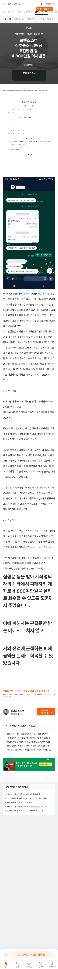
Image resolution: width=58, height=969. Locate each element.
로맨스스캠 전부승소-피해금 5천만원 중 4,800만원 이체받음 (32, 742)
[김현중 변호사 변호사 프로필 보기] (6, 712)
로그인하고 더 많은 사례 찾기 (32, 954)
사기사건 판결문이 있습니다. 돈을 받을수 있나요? (27, 806)
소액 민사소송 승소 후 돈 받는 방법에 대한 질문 (26, 798)
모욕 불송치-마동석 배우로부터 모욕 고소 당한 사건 (28, 746)
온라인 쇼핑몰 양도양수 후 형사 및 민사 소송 (25, 810)
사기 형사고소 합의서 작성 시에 (20, 802)
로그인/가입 (50, 4)
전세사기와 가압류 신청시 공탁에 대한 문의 (24, 794)
